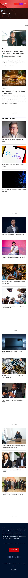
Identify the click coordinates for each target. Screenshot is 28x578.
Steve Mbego (8, 56)
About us (17, 543)
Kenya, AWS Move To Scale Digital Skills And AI (12, 494)
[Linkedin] (9, 557)
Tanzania (6, 88)
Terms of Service (14, 576)
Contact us (22, 543)
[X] (15, 557)
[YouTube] (18, 557)
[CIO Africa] (4, 4)
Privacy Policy (14, 569)
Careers (3, 48)
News (3, 88)
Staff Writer (7, 96)
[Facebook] (12, 557)
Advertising (6, 543)
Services (12, 543)
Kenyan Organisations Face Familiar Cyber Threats (13, 234)
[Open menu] (25, 4)
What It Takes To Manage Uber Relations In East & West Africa (13, 52)
